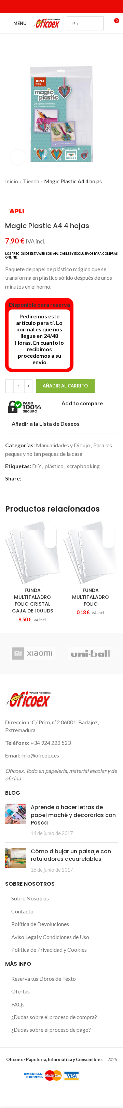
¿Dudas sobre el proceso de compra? (54, 1017)
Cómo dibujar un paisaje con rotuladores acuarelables (71, 855)
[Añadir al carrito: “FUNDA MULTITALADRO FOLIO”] (108, 543)
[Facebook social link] (9, 6)
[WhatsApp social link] (64, 478)
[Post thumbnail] (15, 820)
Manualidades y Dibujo (63, 445)
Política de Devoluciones (40, 924)
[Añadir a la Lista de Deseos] (50, 531)
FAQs (18, 1004)
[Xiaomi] (32, 653)
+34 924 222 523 (50, 742)
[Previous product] (8, 196)
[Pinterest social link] (49, 478)
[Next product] (22, 196)
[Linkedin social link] (35, 6)
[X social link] (18, 6)
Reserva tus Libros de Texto (43, 978)
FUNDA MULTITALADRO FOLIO (90, 597)
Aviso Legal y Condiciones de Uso (50, 937)
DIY (36, 466)
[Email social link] (41, 478)
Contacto (22, 911)
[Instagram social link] (27, 6)
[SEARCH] (97, 23)
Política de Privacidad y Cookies (49, 949)
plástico (54, 466)
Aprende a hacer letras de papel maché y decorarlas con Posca (73, 815)
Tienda (31, 181)
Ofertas (20, 991)
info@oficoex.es (40, 755)
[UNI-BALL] (91, 653)
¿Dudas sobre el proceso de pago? (51, 1029)
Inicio (11, 181)
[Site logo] (46, 22)
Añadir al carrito (65, 385)
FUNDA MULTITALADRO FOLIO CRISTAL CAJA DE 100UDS (32, 600)
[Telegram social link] (72, 478)
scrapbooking (83, 466)
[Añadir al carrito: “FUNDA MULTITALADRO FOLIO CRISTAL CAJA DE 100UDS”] (50, 543)
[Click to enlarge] (18, 157)
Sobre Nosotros (30, 898)
